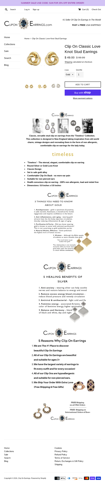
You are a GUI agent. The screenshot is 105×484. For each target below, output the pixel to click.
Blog (6, 65)
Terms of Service (62, 458)
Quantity (79, 70)
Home (7, 37)
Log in (27, 9)
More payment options (82, 98)
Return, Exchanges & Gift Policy (69, 461)
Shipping (68, 62)
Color (67, 70)
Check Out (96, 9)
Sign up (36, 9)
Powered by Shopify (38, 478)
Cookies (58, 448)
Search (7, 58)
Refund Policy (61, 454)
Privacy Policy (61, 451)
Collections (9, 44)
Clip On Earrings (24, 478)
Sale (6, 51)
